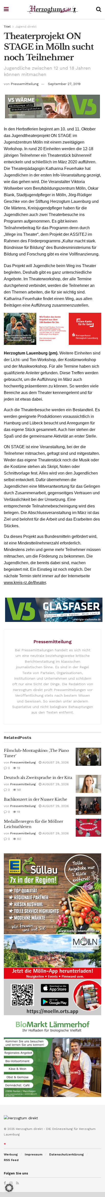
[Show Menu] (6, 9)
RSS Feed (11, 1160)
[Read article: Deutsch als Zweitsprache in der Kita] (88, 784)
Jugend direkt (25, 26)
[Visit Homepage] (52, 9)
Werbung (11, 1154)
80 (18, 839)
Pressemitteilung (24, 84)
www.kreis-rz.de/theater (25, 582)
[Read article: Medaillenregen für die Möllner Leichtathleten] (88, 828)
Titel (7, 26)
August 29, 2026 (55, 762)
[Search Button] (98, 9)
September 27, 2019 (64, 84)
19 (18, 768)
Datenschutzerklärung (66, 1154)
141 (18, 790)
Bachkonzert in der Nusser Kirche (35, 799)
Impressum (33, 1154)
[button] (9, 1188)
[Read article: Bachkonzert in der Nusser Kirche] (88, 806)
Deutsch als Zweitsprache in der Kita (38, 777)
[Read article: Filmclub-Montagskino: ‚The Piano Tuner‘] (88, 757)
